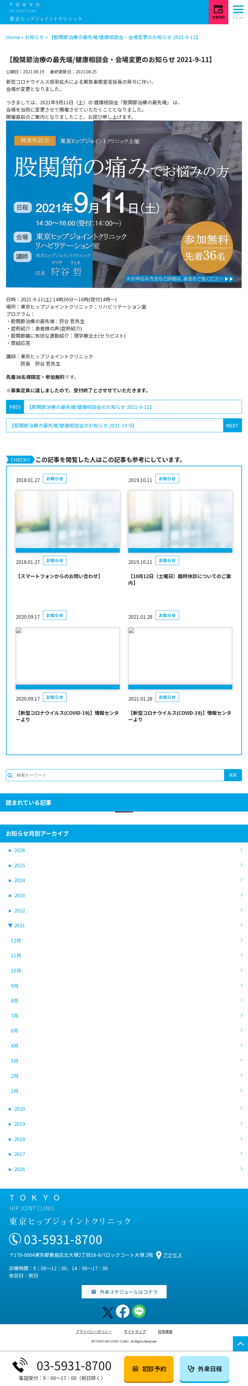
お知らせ (34, 37)
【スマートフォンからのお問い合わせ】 (59, 576)
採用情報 (165, 1331)
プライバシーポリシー (94, 1331)
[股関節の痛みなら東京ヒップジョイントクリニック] (45, 12)
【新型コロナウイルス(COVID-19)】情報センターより (67, 716)
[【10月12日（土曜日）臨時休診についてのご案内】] (180, 522)
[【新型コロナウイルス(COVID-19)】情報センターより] (68, 658)
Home (13, 37)
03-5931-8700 (63, 1239)
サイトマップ (135, 1331)
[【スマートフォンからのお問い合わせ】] (68, 522)
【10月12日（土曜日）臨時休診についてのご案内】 (179, 579)
